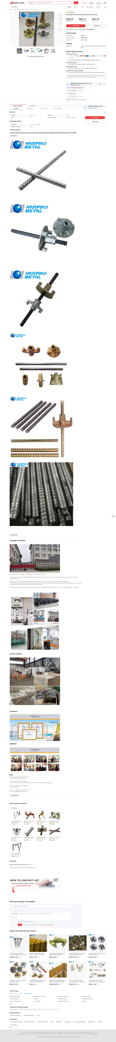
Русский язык (46, 1033)
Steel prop (84, 1001)
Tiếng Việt (89, 1033)
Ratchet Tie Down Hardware (79, 1021)
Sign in (105, 3)
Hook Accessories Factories (16, 1021)
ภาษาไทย (80, 1033)
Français (40, 1033)
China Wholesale (52, 1032)
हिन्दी (76, 1033)
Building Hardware (24, 9)
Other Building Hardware (33, 9)
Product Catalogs (28, 993)
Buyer (75, 7)
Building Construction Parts (39, 996)
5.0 (90, 108)
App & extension (90, 7)
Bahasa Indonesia (95, 1033)
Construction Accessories (28, 1015)
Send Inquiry (76, 25)
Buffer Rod (99, 1021)
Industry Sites (66, 1032)
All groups (36, 998)
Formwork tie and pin (62, 998)
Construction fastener (86, 996)
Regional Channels (73, 1032)
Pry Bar (52, 1021)
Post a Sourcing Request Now (47, 924)
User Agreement (65, 1036)
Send (20, 924)
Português (36, 1033)
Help (82, 7)
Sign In (68, 99)
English (26, 1033)
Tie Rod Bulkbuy (14, 1025)
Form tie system (37, 1001)
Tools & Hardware (16, 9)
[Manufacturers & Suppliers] (17, 2)
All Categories (14, 7)
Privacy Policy (77, 1036)
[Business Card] (104, 112)
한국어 (69, 1033)
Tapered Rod (59, 1021)
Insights (91, 1032)
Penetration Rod (91, 1021)
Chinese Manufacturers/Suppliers (42, 1032)
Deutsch (55, 1033)
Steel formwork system (63, 1001)
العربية (65, 1033)
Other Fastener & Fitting (16, 1015)
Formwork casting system (15, 1001)
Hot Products (25, 1032)
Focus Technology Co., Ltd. (49, 1036)
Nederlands (60, 1033)
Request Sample (90, 29)
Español (30, 1033)
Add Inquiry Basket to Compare (36, 56)
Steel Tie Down (68, 1021)
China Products (32, 1032)
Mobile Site (87, 1032)
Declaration (72, 1036)
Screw (38, 1015)
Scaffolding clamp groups (87, 998)
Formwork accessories (14, 998)
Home (11, 9)
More (11, 1027)
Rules (105, 7)
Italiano (51, 1033)
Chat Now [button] (97, 25)
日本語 (72, 1033)
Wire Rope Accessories (29, 1021)
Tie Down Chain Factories (42, 1021)
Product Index (81, 1032)
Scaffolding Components (63, 996)
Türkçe (84, 1033)
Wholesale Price (60, 1032)
